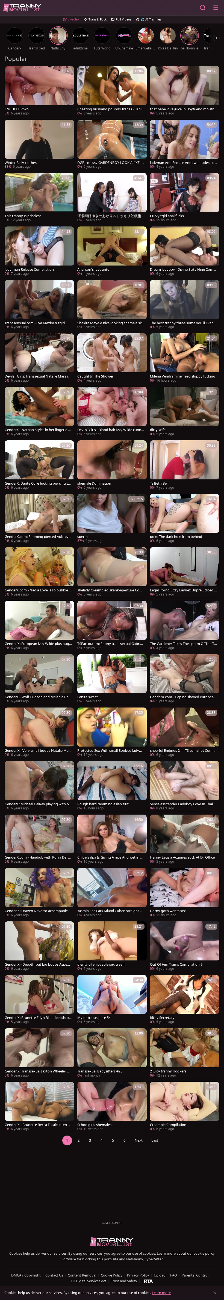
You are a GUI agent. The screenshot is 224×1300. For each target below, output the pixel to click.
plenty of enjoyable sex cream (101, 964)
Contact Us (54, 1275)
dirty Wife (158, 430)
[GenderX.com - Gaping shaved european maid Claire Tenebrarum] (184, 679)
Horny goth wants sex (168, 911)
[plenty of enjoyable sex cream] (112, 946)
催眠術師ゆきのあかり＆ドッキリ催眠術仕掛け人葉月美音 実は (109, 216)
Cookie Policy (111, 1275)
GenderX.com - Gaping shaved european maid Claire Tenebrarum (183, 697)
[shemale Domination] (112, 465)
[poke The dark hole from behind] (184, 519)
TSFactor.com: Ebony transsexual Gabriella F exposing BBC (110, 643)
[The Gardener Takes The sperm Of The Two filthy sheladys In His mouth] (184, 626)
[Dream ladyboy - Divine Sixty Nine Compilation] (184, 251)
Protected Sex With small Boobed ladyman (110, 750)
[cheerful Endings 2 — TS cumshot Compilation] (184, 733)
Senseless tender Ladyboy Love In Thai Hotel (183, 804)
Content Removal (82, 1275)
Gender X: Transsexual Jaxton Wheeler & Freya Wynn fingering (37, 1071)
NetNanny (134, 1259)
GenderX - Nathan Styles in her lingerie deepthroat (37, 430)
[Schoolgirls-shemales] (112, 1107)
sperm (82, 536)
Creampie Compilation (168, 1125)
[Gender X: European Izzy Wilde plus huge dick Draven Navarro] (39, 626)
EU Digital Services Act (88, 1280)
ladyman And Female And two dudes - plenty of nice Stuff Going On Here (183, 162)
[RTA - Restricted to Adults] (148, 1281)
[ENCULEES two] (39, 91)
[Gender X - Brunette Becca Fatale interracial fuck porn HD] (39, 1107)
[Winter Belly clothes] (39, 145)
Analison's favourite (93, 269)
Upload (160, 1275)
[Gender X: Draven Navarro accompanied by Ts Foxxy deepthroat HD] (39, 893)
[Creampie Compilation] (184, 1107)
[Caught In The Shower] (112, 358)
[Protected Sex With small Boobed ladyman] (112, 733)
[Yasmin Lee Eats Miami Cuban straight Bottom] (112, 893)
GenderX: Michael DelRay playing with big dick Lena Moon (38, 804)
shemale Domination (94, 483)
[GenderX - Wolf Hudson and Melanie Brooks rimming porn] (39, 679)
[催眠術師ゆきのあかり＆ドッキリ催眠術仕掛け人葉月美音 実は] (112, 198)
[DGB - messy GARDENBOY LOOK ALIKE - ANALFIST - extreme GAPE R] (112, 145)
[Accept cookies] (215, 1293)
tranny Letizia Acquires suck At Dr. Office (182, 857)
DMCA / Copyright (26, 1275)
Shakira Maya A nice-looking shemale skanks (110, 323)
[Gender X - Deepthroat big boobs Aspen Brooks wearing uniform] (39, 946)
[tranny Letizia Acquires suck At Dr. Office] (184, 840)
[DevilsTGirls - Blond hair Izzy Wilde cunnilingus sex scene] (112, 412)
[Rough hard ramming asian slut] (112, 786)
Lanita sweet (87, 697)
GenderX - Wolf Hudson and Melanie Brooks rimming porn (37, 697)
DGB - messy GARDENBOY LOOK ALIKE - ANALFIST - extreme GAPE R (111, 162)
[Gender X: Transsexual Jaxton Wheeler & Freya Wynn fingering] (39, 1053)
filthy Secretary (162, 1017)
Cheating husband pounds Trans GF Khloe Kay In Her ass (110, 109)
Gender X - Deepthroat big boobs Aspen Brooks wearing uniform (37, 964)
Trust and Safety (124, 1280)
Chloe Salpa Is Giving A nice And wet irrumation (109, 857)
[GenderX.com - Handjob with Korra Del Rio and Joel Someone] (39, 840)
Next (139, 1140)
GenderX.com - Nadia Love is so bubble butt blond (38, 590)
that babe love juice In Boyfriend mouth (182, 109)
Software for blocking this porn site (90, 1259)
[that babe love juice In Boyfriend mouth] (184, 91)
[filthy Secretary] (184, 1000)
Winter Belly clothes (21, 162)
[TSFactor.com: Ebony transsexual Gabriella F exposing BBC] (112, 626)
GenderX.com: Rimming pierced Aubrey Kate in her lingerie (38, 536)
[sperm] (112, 519)
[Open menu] (216, 8)
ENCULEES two (17, 109)
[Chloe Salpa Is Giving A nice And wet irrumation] (112, 840)
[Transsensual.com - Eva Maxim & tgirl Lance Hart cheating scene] (39, 305)
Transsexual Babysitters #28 (99, 1071)
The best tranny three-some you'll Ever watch (183, 323)
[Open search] (203, 8)
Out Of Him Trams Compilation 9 (176, 964)
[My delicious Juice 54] (112, 1000)
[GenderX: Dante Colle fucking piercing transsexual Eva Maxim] (39, 465)
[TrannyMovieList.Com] (22, 8)
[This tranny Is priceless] (39, 198)
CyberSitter (154, 1259)
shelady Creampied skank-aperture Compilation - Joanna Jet (110, 590)
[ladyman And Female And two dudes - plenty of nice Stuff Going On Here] (184, 145)
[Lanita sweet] (112, 679)
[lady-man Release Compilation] (39, 251)
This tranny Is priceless (23, 216)
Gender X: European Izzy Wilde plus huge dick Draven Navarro (38, 643)
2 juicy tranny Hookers (168, 1071)
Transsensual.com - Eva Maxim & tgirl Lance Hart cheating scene (38, 323)
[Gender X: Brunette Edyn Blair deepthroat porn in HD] (39, 1000)
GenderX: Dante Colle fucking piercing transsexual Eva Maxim (38, 483)
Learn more (161, 1292)
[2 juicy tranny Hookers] (184, 1053)
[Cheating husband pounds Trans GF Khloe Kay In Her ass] (112, 91)
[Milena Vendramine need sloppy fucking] (184, 358)
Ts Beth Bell (159, 483)
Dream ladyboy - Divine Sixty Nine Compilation (183, 269)
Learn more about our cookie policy (186, 1253)
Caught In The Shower (95, 376)
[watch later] (11, 72)
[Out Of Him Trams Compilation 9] (184, 946)
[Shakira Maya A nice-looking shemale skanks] (112, 305)
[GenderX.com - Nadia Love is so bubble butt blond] (39, 572)
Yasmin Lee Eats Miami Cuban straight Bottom (110, 911)
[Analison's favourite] (112, 251)
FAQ (173, 1275)
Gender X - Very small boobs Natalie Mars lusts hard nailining (38, 750)
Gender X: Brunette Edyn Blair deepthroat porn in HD (38, 1017)
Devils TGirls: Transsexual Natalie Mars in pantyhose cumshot (37, 376)
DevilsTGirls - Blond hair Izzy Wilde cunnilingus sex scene (110, 430)
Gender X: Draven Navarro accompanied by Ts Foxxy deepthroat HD (37, 911)
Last (154, 1140)
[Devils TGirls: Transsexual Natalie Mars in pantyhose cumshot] (39, 358)
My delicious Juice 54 (94, 1017)
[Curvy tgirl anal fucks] (184, 198)
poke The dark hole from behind (176, 536)
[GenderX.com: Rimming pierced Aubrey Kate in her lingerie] (39, 519)
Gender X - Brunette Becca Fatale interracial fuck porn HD (38, 1125)
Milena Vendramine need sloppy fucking (182, 376)
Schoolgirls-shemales (94, 1125)
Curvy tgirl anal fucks (167, 216)
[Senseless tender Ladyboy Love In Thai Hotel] (184, 786)
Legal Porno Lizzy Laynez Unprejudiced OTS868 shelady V (183, 590)
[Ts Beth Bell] (184, 465)
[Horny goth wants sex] (184, 893)
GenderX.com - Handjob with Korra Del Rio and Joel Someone (38, 857)
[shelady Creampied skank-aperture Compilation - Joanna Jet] (112, 572)
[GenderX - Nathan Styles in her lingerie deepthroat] (39, 412)
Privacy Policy (138, 1275)
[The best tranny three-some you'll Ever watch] (184, 305)
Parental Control (195, 1275)
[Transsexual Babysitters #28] (112, 1053)
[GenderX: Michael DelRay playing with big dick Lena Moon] (39, 786)
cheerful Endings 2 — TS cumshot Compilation (183, 750)
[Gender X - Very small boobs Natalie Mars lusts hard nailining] (39, 733)
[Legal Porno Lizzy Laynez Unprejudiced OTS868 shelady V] (184, 572)
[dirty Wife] (184, 412)
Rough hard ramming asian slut (103, 804)
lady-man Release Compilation (29, 269)
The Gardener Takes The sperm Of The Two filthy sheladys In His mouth (183, 643)
